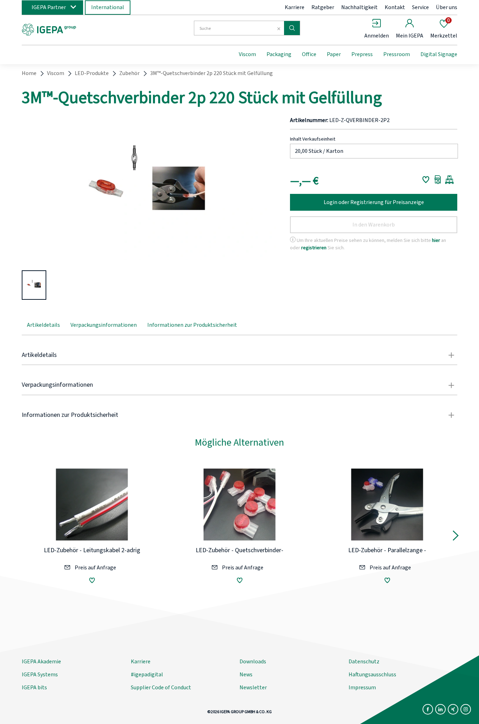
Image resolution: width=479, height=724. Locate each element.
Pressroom (396, 54)
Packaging (279, 54)
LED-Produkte (92, 73)
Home (29, 73)
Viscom (247, 54)
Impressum (362, 687)
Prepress (362, 54)
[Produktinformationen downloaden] (437, 179)
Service (420, 7)
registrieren (313, 247)
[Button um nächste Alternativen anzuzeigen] (456, 537)
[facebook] (428, 709)
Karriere (294, 7)
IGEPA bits (34, 687)
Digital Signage (438, 54)
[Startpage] (79, 29)
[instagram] (465, 709)
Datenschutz (364, 661)
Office (309, 54)
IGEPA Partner (49, 7)
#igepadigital (147, 674)
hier (436, 240)
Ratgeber (322, 7)
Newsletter (253, 687)
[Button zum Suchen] (292, 28)
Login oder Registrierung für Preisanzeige (374, 202)
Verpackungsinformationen (103, 325)
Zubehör (129, 73)
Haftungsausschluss (372, 674)
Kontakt (395, 7)
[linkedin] (440, 709)
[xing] (453, 709)
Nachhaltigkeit (359, 7)
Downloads (253, 661)
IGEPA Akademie (41, 661)
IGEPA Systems (40, 674)
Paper (334, 54)
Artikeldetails (43, 325)
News (246, 674)
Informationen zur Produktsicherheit (192, 325)
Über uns (446, 7)
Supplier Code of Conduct (161, 687)
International (107, 7)
